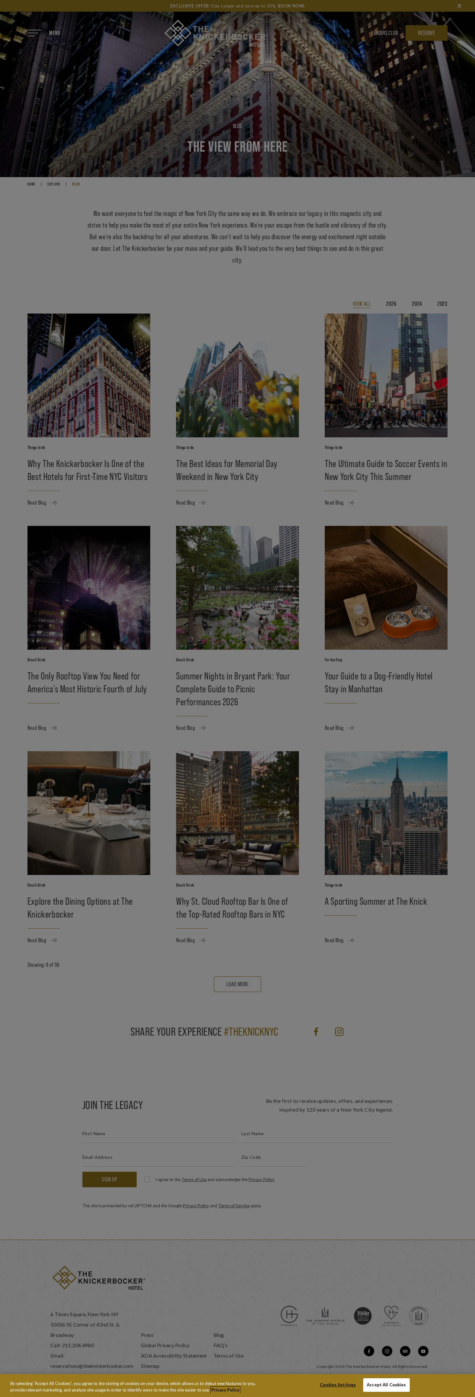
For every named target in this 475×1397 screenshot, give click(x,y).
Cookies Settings (338, 1384)
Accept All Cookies (386, 1384)
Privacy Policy (225, 1389)
